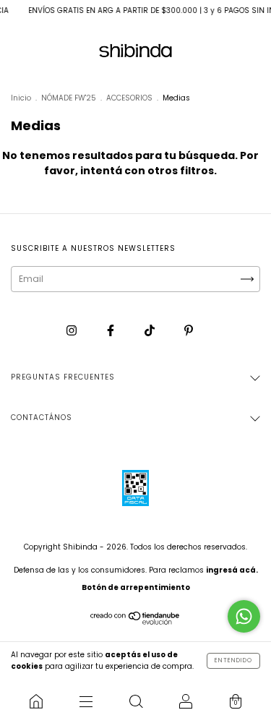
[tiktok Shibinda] (151, 330)
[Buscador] (135, 701)
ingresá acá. (232, 570)
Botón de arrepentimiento (136, 587)
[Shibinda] (36, 701)
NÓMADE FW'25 (68, 98)
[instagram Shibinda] (73, 330)
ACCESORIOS (129, 98)
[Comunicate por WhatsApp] (244, 616)
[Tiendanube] (135, 621)
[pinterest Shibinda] (189, 330)
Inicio (21, 98)
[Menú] (86, 701)
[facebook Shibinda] (112, 330)
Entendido (233, 660)
